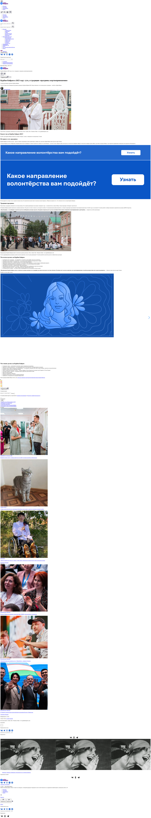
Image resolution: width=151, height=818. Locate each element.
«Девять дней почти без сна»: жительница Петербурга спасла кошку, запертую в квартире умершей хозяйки (22, 509)
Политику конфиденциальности (33, 395)
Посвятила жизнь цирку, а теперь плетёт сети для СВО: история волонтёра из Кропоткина (18, 457)
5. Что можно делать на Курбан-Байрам (8, 406)
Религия (2, 75)
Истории (4, 6)
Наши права (7, 40)
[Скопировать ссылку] (80, 737)
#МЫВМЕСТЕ (6, 45)
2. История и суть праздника (6, 403)
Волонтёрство (8, 37)
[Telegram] (77, 737)
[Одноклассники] (74, 737)
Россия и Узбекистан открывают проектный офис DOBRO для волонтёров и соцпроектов (18, 614)
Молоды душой (8, 34)
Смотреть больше (4, 562)
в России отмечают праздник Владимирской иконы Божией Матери (31, 377)
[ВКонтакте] (70, 737)
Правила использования (8, 63)
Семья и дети (7, 39)
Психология (7, 43)
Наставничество (8, 33)
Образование (5, 8)
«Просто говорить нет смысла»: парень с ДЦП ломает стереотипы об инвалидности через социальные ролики (22, 560)
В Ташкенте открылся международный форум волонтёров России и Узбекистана (16, 712)
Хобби (6, 32)
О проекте (5, 61)
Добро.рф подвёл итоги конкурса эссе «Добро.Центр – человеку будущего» (15, 661)
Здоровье (7, 42)
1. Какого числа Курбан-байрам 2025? (8, 401)
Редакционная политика (8, 62)
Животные (7, 31)
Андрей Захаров (9, 718)
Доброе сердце (8, 30)
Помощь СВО (9, 455)
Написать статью (4, 52)
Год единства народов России (9, 47)
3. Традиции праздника (5, 404)
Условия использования (21, 395)
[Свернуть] (2, 400)
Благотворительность (9, 38)
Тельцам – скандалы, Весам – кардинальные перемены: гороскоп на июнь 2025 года (17, 338)
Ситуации (5, 7)
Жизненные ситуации (7, 36)
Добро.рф (8, 612)
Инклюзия (7, 35)
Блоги (4, 9)
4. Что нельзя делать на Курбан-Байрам (8, 405)
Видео (4, 48)
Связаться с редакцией (5, 784)
